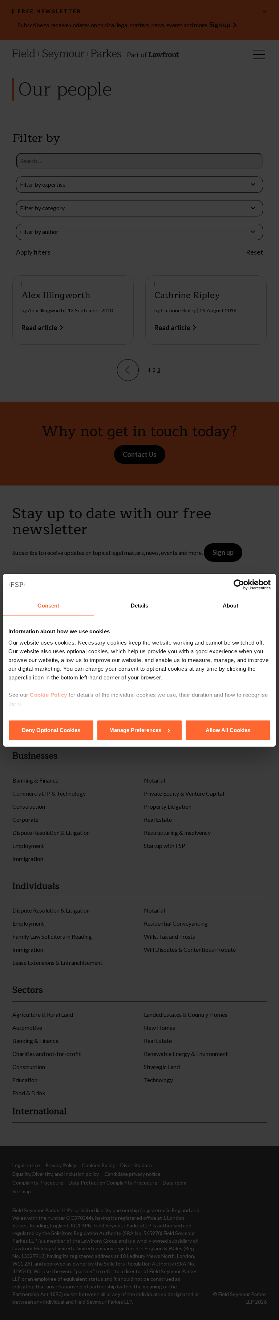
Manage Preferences (135, 730)
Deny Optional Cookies (51, 730)
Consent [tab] (48, 605)
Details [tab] (140, 605)
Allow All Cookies (228, 730)
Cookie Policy (48, 695)
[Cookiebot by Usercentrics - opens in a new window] (239, 584)
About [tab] (231, 605)
